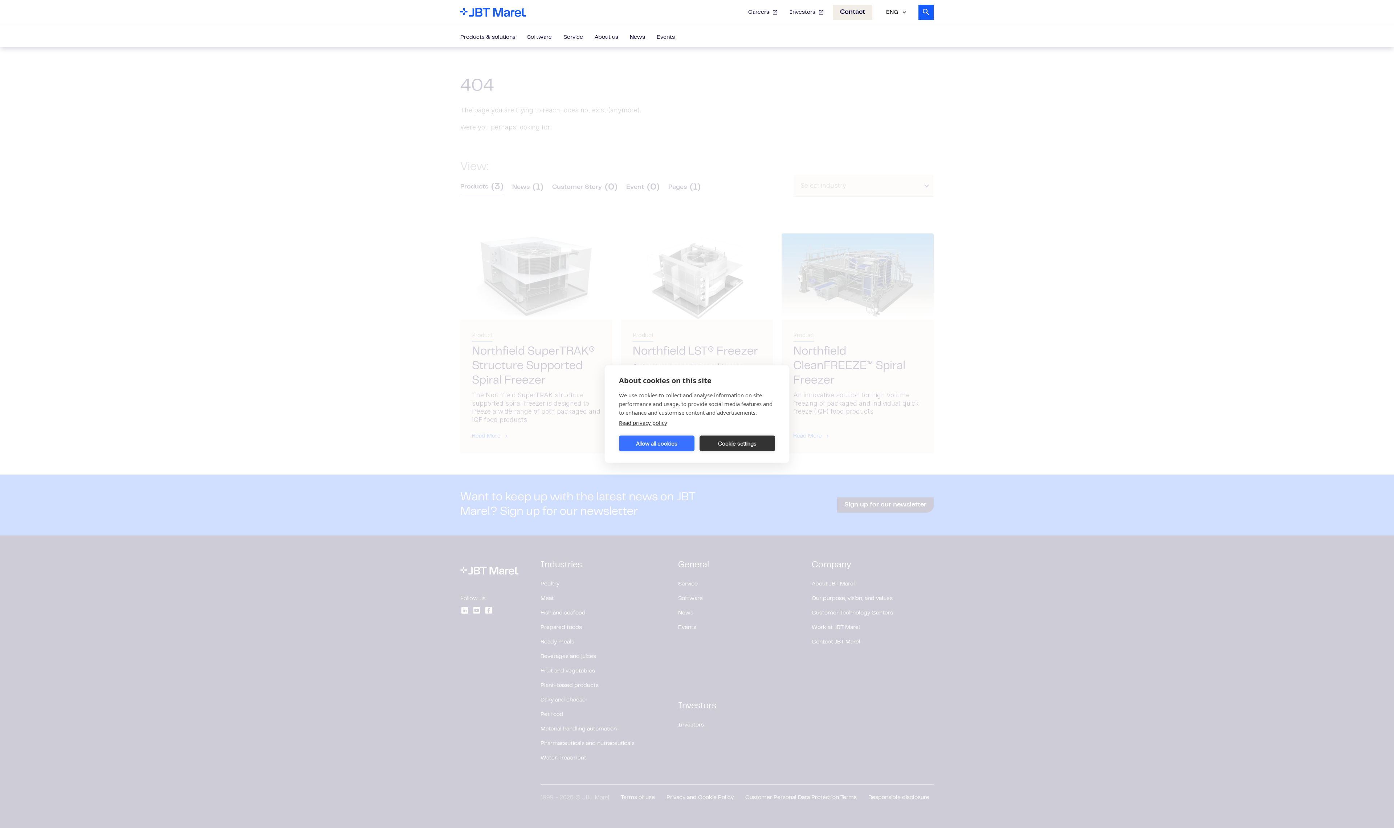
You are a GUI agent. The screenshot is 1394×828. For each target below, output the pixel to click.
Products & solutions (487, 37)
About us (606, 37)
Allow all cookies (656, 443)
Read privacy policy (643, 422)
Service (573, 37)
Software (539, 37)
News (637, 37)
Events (666, 37)
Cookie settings (737, 443)
